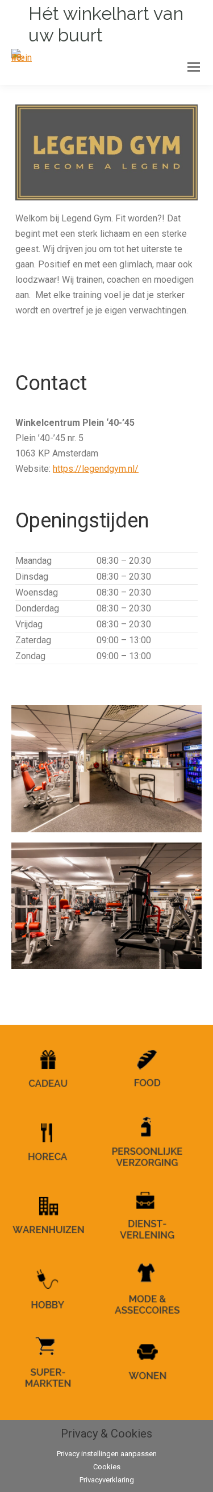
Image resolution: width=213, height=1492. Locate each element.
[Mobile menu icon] (194, 67)
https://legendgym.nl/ (96, 468)
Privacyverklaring (107, 1480)
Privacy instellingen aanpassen (107, 1453)
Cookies (106, 1466)
